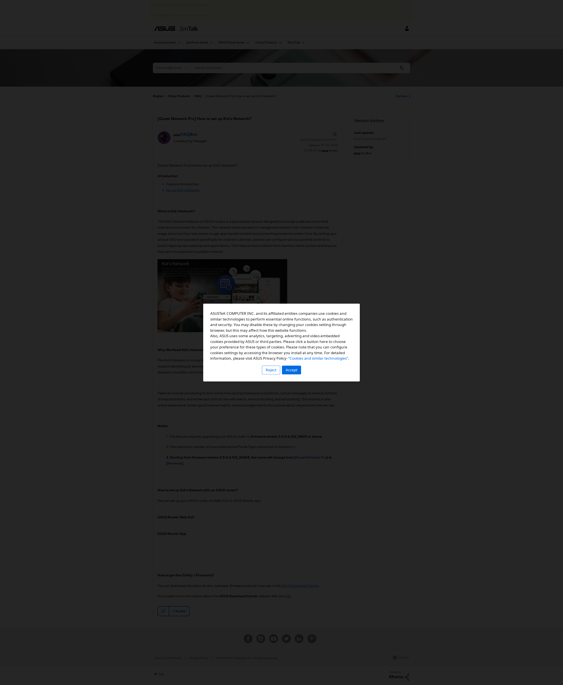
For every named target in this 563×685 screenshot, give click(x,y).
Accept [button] (291, 369)
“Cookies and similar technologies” (318, 358)
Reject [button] (271, 369)
